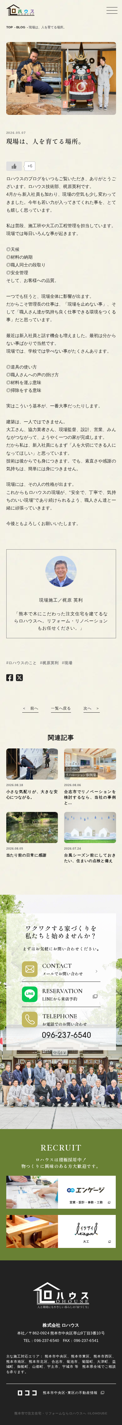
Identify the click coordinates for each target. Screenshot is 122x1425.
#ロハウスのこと (21, 663)
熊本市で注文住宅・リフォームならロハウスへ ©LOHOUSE (61, 1413)
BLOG (20, 27)
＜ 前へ (30, 708)
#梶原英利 (49, 663)
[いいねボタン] (14, 166)
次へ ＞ (92, 708)
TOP (9, 27)
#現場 (67, 663)
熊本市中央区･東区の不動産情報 (70, 1393)
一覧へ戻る (61, 708)
